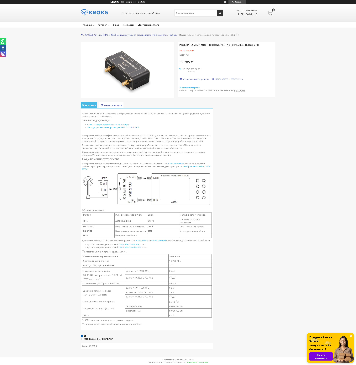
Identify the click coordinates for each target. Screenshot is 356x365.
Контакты (128, 24)
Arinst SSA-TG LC (159, 240)
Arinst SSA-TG (142, 240)
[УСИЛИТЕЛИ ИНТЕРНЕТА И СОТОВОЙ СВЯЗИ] (94, 13)
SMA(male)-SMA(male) (128, 244)
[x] (85, 336)
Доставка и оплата (148, 24)
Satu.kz (190, 360)
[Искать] (220, 13)
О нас (116, 24)
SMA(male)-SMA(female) (129, 247)
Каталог (102, 24)
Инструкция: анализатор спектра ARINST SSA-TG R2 (113, 127)
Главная (87, 24)
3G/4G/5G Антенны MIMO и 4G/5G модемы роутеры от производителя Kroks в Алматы (126, 35)
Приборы (173, 35)
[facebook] (82, 336)
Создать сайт (131, 2)
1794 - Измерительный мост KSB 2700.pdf (108, 124)
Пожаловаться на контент (197, 362)
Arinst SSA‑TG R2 (176, 163)
